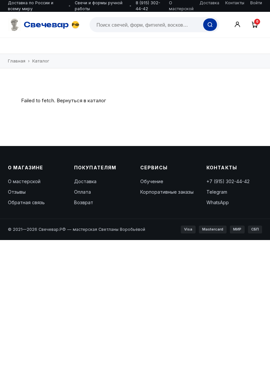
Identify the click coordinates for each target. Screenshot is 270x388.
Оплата (82, 192)
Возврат (83, 202)
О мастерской (181, 5)
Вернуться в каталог (81, 100)
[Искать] (210, 24)
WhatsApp (217, 202)
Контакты (234, 2)
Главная (16, 60)
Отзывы (17, 192)
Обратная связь (26, 202)
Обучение (151, 181)
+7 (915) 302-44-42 (228, 181)
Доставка (209, 2)
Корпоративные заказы (167, 192)
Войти (256, 2)
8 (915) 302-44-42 (148, 5)
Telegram (216, 192)
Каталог (40, 60)
